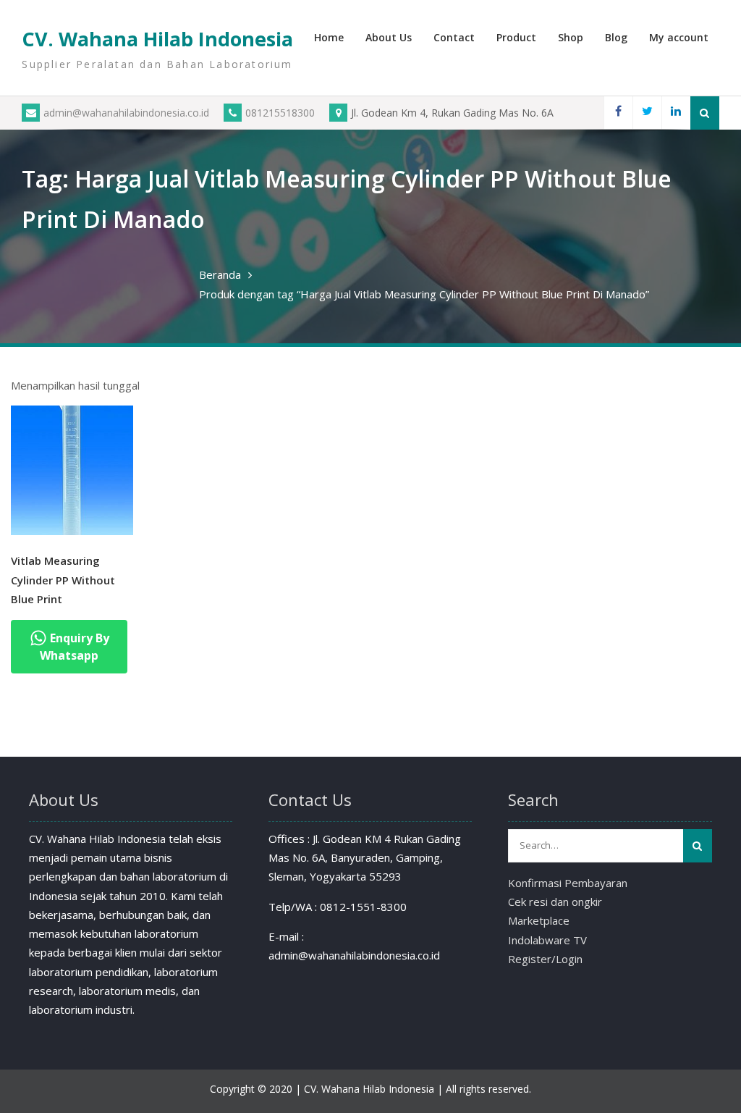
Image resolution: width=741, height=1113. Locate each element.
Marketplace (538, 920)
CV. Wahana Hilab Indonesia (157, 38)
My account (678, 37)
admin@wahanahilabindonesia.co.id (126, 112)
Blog (616, 37)
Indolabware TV (547, 940)
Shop (570, 37)
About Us (388, 37)
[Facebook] (618, 112)
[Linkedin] (675, 112)
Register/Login (545, 959)
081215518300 (280, 112)
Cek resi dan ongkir (555, 901)
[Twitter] (646, 112)
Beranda (220, 274)
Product (516, 37)
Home (329, 37)
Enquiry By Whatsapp (74, 646)
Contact (454, 37)
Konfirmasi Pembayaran (567, 882)
